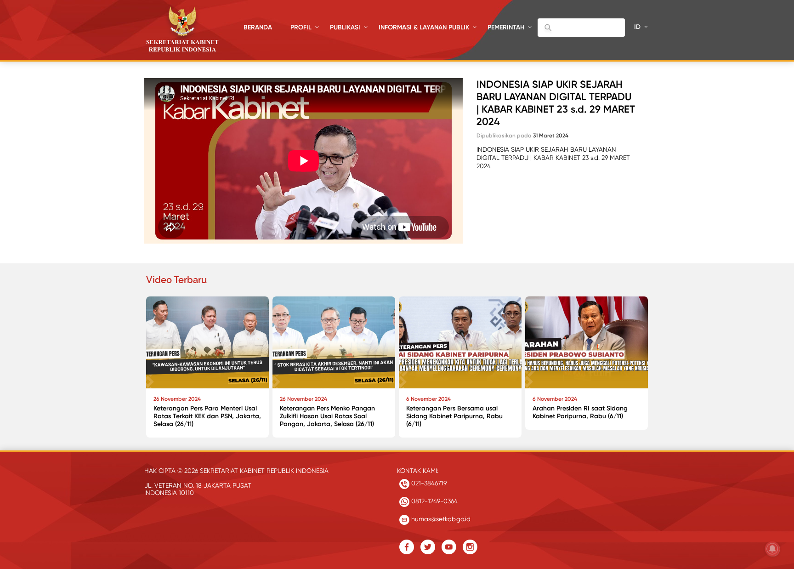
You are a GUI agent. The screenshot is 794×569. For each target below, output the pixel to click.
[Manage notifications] (772, 548)
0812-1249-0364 (433, 501)
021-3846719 (428, 483)
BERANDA (258, 27)
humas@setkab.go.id (440, 519)
